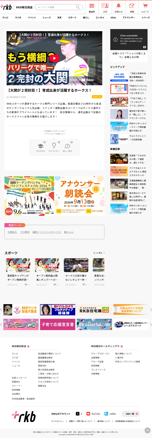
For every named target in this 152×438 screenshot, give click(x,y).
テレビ (5, 17)
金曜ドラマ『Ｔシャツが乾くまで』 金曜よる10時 (129, 55)
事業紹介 (16, 381)
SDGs (113, 17)
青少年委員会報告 (46, 369)
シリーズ (146, 17)
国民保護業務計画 (46, 361)
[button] (1, 309)
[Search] (78, 7)
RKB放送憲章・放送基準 (23, 398)
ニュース (47, 17)
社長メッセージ (19, 377)
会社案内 (16, 393)
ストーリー (17, 385)
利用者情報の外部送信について (127, 421)
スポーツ (72, 17)
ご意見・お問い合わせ (48, 373)
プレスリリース (98, 369)
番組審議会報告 (45, 357)
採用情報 (16, 389)
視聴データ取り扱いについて (80, 421)
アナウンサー (129, 17)
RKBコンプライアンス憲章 (127, 361)
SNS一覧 (130, 413)
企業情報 (95, 357)
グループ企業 (97, 361)
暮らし (86, 17)
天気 (59, 17)
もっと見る (97, 252)
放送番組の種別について (49, 353)
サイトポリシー (58, 421)
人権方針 (119, 357)
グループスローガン (100, 353)
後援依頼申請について (48, 377)
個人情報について (123, 353)
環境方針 (42, 365)
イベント (32, 17)
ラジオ (18, 17)
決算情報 (95, 373)
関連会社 (42, 385)
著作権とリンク (104, 421)
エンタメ (100, 17)
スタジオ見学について (48, 381)
